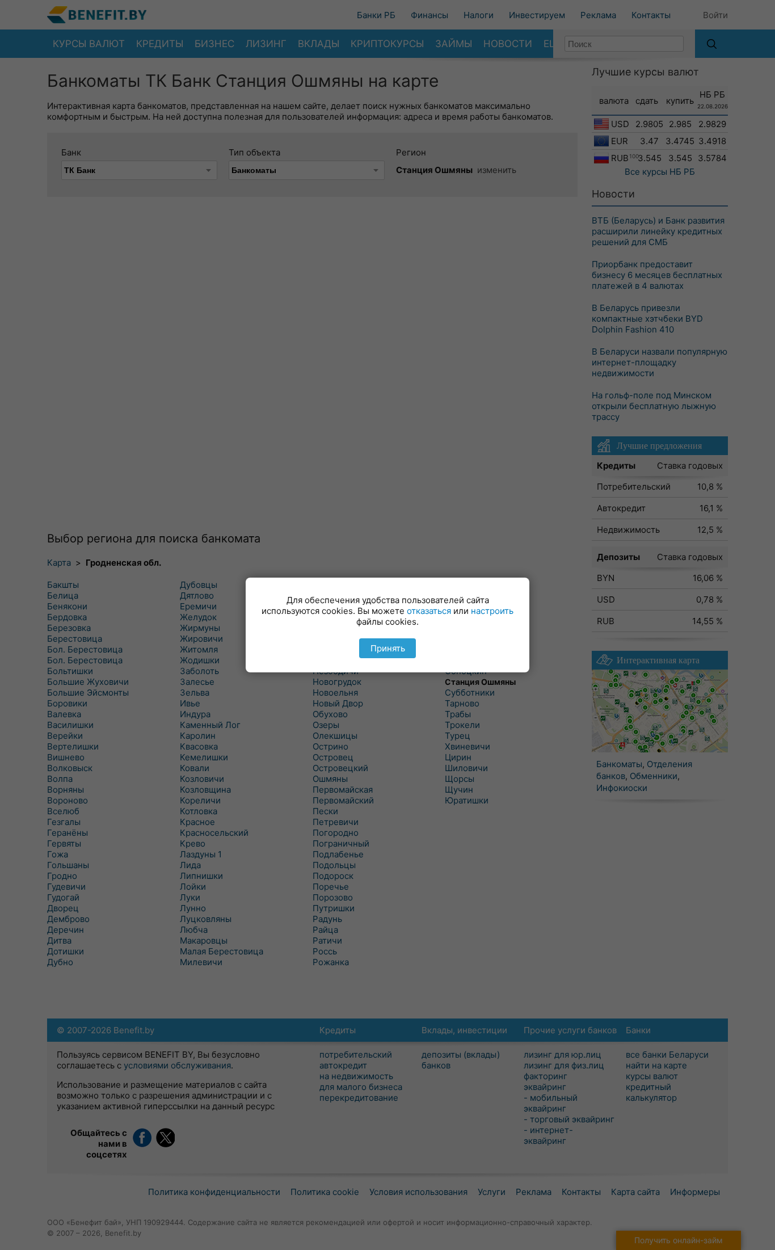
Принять (387, 648)
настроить (492, 610)
